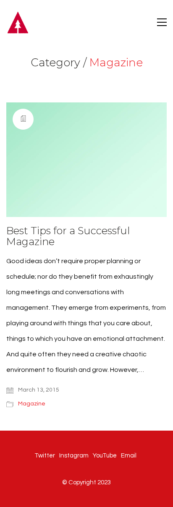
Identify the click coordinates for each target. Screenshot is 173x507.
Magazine (116, 63)
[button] (162, 22)
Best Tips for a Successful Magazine (68, 236)
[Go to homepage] (17, 22)
